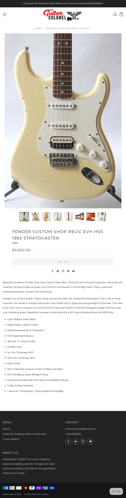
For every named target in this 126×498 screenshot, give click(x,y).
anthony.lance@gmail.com (80, 428)
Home (38, 28)
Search (7, 428)
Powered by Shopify (12, 494)
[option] (63, 120)
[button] (24, 216)
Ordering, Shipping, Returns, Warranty (24, 433)
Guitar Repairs (11, 439)
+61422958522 (73, 433)
